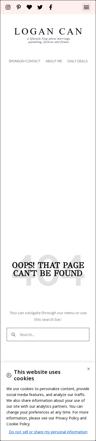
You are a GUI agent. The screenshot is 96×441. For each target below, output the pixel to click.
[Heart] (29, 7)
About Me (54, 61)
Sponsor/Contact (24, 61)
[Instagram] (8, 7)
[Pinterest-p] (18, 7)
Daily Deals (77, 61)
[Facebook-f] (50, 7)
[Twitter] (40, 7)
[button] (86, 7)
